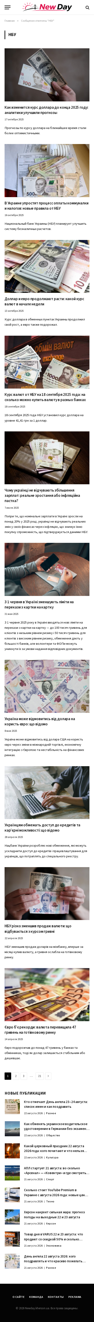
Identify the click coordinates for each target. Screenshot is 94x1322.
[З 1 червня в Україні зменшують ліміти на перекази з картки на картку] (47, 569)
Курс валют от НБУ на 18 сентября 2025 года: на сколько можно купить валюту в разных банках (45, 397)
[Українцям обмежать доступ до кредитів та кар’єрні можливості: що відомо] (47, 792)
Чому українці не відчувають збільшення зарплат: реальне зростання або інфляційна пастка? (42, 496)
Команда (36, 1297)
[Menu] (7, 7)
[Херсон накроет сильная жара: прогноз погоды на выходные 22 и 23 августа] (12, 1216)
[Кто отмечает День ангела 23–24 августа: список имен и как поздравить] (12, 1106)
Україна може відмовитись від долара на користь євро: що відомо (40, 721)
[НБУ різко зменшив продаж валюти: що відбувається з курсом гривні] (47, 893)
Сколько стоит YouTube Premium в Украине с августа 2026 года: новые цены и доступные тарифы (55, 1195)
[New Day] (47, 7)
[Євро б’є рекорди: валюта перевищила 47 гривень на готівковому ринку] (47, 994)
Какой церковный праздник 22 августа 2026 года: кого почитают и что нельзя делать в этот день (54, 1151)
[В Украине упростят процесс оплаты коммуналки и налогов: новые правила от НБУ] (47, 170)
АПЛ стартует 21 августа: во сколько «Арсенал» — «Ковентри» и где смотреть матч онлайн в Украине (55, 1173)
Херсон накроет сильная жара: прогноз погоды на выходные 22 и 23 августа (54, 1214)
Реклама (74, 1297)
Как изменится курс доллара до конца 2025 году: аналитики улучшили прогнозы (46, 110)
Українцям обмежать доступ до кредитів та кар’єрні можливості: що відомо (42, 827)
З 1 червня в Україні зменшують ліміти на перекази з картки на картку (39, 604)
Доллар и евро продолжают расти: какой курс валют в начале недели (44, 301)
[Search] (87, 7)
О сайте (19, 1297)
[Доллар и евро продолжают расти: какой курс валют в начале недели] (47, 266)
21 (39, 1076)
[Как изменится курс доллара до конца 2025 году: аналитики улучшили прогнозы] (47, 74)
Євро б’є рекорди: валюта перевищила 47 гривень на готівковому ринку (40, 1030)
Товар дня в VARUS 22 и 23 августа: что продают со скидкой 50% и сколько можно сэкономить (53, 1239)
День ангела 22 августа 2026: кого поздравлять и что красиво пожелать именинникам (53, 1261)
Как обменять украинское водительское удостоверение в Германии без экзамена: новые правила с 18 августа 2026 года (56, 1129)
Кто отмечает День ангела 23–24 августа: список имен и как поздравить (56, 1104)
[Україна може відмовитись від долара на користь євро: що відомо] (47, 686)
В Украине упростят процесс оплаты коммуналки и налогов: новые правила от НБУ (47, 206)
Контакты (56, 1297)
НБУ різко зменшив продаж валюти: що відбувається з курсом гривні (38, 928)
